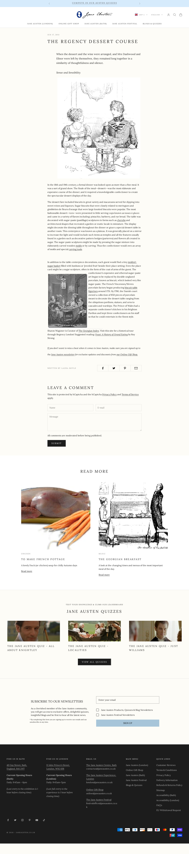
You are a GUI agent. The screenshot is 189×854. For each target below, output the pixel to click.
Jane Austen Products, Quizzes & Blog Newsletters (127, 710)
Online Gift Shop (69, 24)
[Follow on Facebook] (8, 820)
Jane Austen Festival (124, 24)
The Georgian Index (88, 330)
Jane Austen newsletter (63, 354)
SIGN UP (127, 723)
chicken (26, 554)
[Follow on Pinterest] (29, 820)
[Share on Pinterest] (125, 368)
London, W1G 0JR (55, 768)
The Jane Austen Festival (98, 799)
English (155, 15)
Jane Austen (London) (40, 24)
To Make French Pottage (43, 559)
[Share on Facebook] (102, 368)
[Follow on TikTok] (44, 820)
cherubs (121, 220)
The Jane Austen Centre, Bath (101, 765)
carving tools (75, 249)
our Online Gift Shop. (127, 354)
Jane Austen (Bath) (96, 24)
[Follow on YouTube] (36, 820)
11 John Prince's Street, (58, 765)
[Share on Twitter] (113, 368)
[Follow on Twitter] (15, 820)
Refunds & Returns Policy (169, 785)
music (102, 554)
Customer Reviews (165, 765)
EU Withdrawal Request (168, 810)
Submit (56, 443)
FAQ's (159, 805)
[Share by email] (136, 368)
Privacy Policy (109, 394)
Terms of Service (130, 394)
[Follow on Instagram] (22, 820)
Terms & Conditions (166, 770)
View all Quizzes (94, 662)
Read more (26, 571)
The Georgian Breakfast (120, 559)
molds (79, 245)
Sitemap (160, 790)
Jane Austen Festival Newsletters (118, 715)
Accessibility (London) (167, 800)
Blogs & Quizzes (152, 24)
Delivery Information (167, 780)
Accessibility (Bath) (166, 795)
